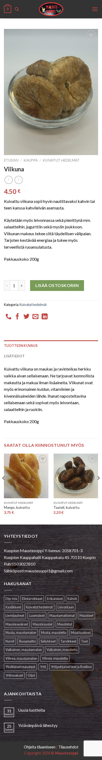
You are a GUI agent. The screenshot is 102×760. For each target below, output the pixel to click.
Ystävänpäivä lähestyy (38, 725)
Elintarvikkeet (32, 599)
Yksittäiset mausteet (20, 667)
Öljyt (31, 675)
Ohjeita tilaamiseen (39, 747)
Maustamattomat (62, 615)
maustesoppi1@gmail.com (49, 570)
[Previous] (3, 488)
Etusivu (11, 160)
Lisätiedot (14, 356)
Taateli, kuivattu (67, 507)
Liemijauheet (14, 615)
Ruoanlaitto (27, 641)
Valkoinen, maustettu (62, 650)
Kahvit (72, 599)
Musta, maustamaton (20, 632)
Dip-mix (11, 599)
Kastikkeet (13, 607)
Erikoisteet (55, 599)
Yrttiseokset (14, 675)
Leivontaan (66, 607)
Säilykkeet (48, 641)
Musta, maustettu (53, 632)
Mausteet (86, 615)
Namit (9, 641)
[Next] (98, 488)
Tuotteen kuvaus (21, 345)
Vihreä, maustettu (55, 658)
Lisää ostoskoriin (57, 285)
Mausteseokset (16, 624)
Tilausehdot (68, 747)
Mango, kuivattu (17, 507)
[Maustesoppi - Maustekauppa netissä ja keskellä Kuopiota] (51, 9)
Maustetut (64, 624)
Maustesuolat (43, 624)
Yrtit (43, 667)
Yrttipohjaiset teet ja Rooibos (71, 667)
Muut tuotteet (81, 632)
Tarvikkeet (68, 641)
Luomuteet (37, 615)
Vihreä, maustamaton (21, 658)
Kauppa (31, 160)
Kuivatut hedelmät (61, 160)
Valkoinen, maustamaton (23, 650)
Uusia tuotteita (31, 709)
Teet (84, 641)
